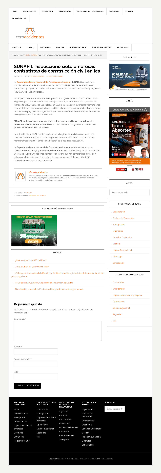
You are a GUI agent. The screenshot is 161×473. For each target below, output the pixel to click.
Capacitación (119, 212)
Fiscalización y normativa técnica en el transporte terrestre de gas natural (49, 289)
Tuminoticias (89, 459)
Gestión (116, 244)
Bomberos (64, 415)
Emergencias (119, 224)
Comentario (20, 319)
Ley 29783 (19, 437)
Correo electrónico (23, 359)
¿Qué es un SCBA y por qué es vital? (32, 267)
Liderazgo (117, 256)
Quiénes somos (21, 413)
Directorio (18, 433)
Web (16, 372)
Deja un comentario (55, 76)
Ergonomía (118, 231)
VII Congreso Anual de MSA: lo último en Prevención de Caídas (44, 283)
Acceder (109, 459)
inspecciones (33, 195)
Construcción (65, 419)
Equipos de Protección (123, 218)
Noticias (28, 193)
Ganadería (64, 431)
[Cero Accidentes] (20, 180)
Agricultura (64, 411)
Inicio (16, 409)
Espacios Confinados (122, 237)
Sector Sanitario (66, 435)
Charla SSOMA (21, 421)
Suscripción (19, 417)
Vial (114, 321)
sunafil (43, 195)
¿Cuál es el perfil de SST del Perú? (31, 260)
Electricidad (64, 423)
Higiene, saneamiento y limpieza (127, 295)
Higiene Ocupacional (122, 250)
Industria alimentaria (68, 427)
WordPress (99, 459)
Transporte (64, 440)
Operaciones (118, 301)
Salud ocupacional (121, 308)
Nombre (18, 347)
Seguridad (117, 314)
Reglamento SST (22, 441)
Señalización (118, 263)
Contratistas (118, 282)
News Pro (69, 459)
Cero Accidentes (80, 33)
